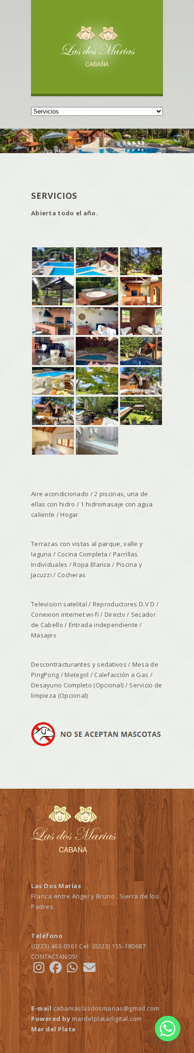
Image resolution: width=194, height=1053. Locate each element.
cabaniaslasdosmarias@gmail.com (106, 1008)
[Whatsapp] (167, 1028)
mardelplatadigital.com (107, 1018)
